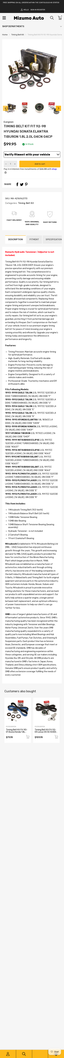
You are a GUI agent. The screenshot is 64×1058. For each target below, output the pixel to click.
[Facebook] (17, 184)
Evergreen (9, 122)
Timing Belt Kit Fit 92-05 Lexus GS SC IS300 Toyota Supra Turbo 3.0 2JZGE (46, 733)
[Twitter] (22, 184)
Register (41, 10)
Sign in (33, 10)
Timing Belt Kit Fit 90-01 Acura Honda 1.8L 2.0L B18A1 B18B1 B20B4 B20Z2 (16, 733)
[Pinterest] (26, 184)
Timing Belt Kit (25, 203)
